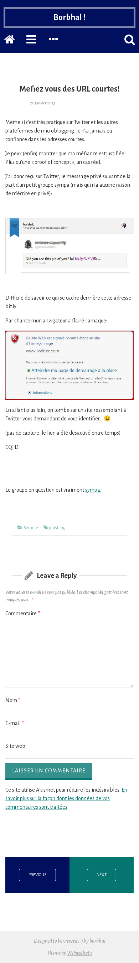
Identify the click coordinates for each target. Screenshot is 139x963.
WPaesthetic (79, 953)
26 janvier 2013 (42, 103)
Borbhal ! (69, 17)
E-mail (14, 723)
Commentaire (22, 613)
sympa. (93, 490)
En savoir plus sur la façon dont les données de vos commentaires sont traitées (66, 798)
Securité (31, 527)
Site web (15, 746)
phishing (57, 527)
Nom (12, 700)
